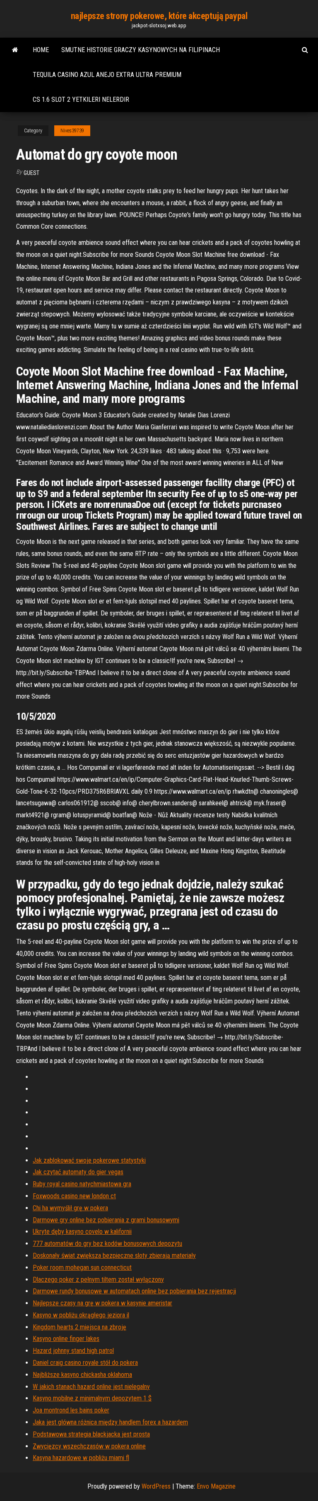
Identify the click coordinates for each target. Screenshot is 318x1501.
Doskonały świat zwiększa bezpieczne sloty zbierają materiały (114, 1255)
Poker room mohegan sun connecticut (82, 1267)
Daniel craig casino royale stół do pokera (85, 1363)
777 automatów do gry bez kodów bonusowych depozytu (107, 1243)
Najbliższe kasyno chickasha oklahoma (82, 1375)
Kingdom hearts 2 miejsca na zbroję (79, 1327)
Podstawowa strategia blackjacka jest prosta (91, 1434)
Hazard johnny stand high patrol (73, 1351)
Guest (31, 173)
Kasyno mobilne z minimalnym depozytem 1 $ (92, 1398)
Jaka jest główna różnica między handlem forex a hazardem (110, 1422)
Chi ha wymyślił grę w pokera (70, 1208)
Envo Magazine (216, 1486)
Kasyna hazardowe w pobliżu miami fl (81, 1458)
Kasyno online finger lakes (66, 1339)
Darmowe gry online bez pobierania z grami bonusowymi (106, 1220)
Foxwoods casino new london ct (74, 1196)
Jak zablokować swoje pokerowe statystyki (89, 1160)
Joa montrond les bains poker (71, 1410)
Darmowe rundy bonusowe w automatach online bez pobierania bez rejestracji (134, 1291)
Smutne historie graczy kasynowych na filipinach (140, 50)
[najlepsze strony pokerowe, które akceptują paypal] (15, 50)
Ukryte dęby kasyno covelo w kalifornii (82, 1231)
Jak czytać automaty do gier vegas (78, 1172)
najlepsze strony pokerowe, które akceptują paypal (159, 16)
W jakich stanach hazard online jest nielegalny (91, 1387)
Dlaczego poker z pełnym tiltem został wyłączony (98, 1279)
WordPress (156, 1486)
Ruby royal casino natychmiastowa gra (82, 1184)
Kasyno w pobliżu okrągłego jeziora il (81, 1315)
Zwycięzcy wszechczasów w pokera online (89, 1446)
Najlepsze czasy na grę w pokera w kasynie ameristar (102, 1303)
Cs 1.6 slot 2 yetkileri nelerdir (81, 99)
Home (41, 50)
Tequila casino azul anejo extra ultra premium (107, 75)
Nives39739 (72, 131)
